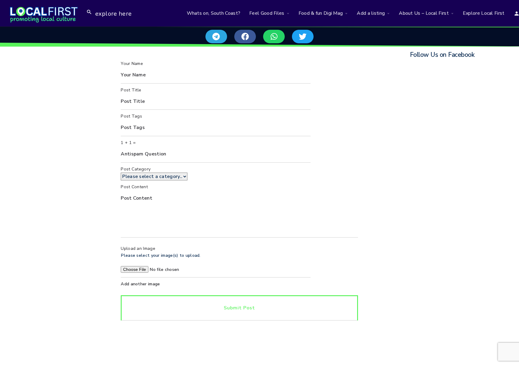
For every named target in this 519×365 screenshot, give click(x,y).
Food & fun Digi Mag (321, 13)
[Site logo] (43, 13)
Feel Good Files (266, 13)
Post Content (134, 187)
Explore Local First (484, 13)
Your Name (132, 63)
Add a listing (371, 13)
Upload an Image (138, 248)
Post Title (131, 90)
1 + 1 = (128, 143)
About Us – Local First (424, 13)
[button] (216, 36)
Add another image (140, 284)
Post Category (135, 169)
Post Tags (131, 116)
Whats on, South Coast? (214, 13)
